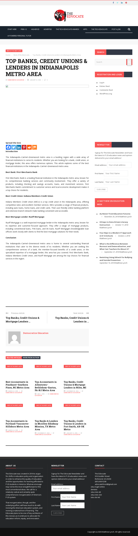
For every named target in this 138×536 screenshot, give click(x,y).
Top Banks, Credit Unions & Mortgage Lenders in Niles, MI (75, 384)
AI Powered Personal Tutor (19, 36)
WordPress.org (106, 93)
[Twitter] (13, 147)
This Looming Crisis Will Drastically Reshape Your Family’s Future (38, 40)
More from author (31, 357)
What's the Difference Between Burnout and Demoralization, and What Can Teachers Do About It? (115, 246)
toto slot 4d (95, 497)
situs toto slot (96, 495)
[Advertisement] (47, 282)
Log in (102, 82)
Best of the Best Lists (14, 51)
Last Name (99, 182)
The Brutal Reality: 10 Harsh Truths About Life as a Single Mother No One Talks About (46, 43)
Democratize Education (16, 80)
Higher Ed (35, 29)
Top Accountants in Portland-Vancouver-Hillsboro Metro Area (17, 424)
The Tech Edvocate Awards (67, 29)
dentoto (94, 489)
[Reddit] (29, 147)
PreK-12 (24, 29)
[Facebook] (8, 147)
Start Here (12, 29)
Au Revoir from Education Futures (115, 214)
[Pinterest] (24, 147)
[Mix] (34, 147)
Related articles (14, 357)
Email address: (101, 165)
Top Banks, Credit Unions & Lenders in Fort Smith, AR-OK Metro (75, 425)
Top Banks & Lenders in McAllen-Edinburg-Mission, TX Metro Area (47, 425)
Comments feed (106, 90)
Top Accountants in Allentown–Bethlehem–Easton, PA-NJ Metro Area (46, 386)
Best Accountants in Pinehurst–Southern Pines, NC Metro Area (17, 384)
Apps (85, 29)
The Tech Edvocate (99, 29)
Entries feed (105, 86)
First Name (99, 173)
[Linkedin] (18, 147)
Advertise (48, 29)
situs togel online (98, 487)
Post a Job (116, 29)
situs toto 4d (96, 492)
